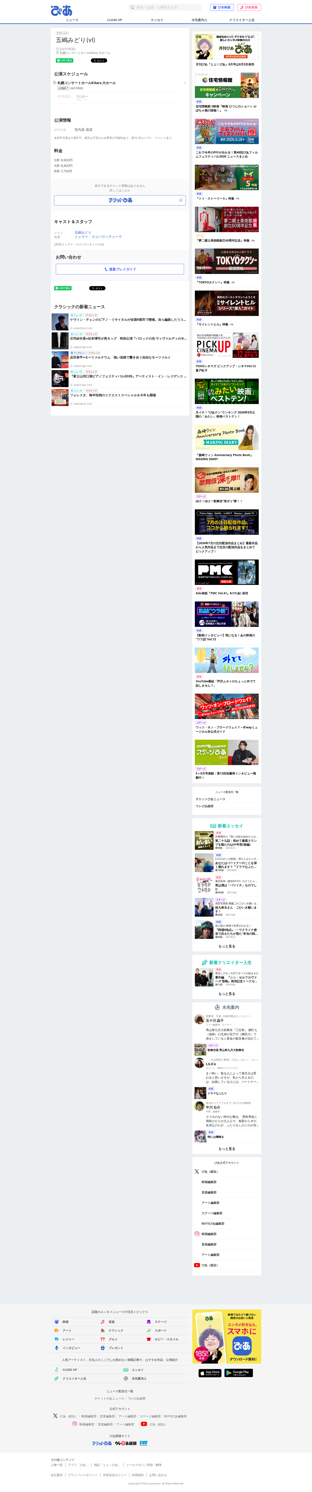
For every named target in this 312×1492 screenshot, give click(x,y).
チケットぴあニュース (210, 799)
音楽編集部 (209, 1192)
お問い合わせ (158, 1475)
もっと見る (226, 946)
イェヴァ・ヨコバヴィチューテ (98, 237)
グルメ (113, 1339)
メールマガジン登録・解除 (144, 1465)
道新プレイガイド (122, 269)
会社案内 (57, 1475)
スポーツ (161, 1330)
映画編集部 (209, 1182)
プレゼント (116, 1348)
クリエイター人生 (242, 20)
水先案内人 (200, 20)
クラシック (116, 1330)
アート (67, 1330)
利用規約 (138, 1475)
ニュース (72, 20)
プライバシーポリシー (83, 1475)
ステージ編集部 (212, 1213)
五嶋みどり (82, 232)
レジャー (68, 1339)
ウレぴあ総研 (205, 806)
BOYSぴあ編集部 (213, 1223)
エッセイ (157, 20)
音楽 (112, 1322)
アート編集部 (210, 1203)
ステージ (161, 1322)
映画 (66, 1322)
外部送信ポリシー (115, 1475)
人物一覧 (57, 1465)
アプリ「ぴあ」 (78, 1465)
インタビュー (71, 1348)
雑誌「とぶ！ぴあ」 (107, 1465)
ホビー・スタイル (166, 1339)
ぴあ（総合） (210, 1171)
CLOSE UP (114, 20)
